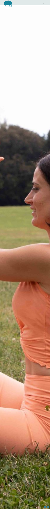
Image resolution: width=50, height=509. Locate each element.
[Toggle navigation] (44, 2)
